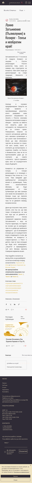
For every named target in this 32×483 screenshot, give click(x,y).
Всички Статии (10, 10)
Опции (15, 480)
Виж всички (22, 317)
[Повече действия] (26, 20)
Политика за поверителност (11, 396)
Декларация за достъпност (10, 402)
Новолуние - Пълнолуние (12, 298)
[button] (26, 2)
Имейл (6, 443)
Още (21, 10)
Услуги (4, 387)
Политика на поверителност (21, 472)
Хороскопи (5, 389)
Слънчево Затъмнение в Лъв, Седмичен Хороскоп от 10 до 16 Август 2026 (15, 340)
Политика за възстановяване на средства (15, 400)
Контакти (5, 392)
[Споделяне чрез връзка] (19, 304)
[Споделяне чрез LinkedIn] (14, 304)
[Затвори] (30, 466)
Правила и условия (7, 398)
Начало (4, 383)
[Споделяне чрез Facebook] (6, 304)
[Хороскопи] (21, 390)
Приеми (15, 476)
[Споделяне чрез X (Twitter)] (10, 304)
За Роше (4, 385)
